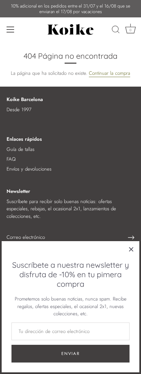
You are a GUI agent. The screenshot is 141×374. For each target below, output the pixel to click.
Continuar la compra (109, 73)
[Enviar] (131, 237)
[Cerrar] (131, 249)
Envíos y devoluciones (29, 169)
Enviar (70, 353)
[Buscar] (116, 30)
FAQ (11, 159)
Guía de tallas (20, 149)
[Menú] (10, 29)
